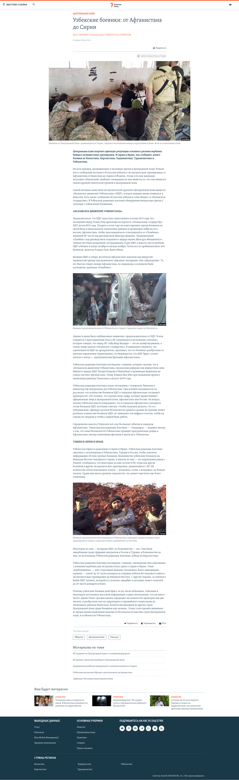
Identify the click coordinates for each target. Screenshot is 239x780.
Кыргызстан (40, 769)
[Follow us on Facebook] (135, 728)
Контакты (39, 732)
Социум (81, 743)
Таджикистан (84, 764)
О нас (37, 727)
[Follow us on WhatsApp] (148, 728)
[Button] (159, 48)
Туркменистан (85, 769)
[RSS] (161, 728)
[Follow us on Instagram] (128, 728)
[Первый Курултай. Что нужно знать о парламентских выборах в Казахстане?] (101, 700)
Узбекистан (126, 764)
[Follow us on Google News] (155, 728)
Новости (81, 727)
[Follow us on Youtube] (122, 728)
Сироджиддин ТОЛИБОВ (101, 35)
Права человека (85, 748)
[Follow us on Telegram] (141, 728)
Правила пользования (45, 743)
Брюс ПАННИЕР (81, 35)
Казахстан (60, 697)
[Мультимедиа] (230, 5)
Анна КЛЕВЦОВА (123, 35)
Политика (118, 697)
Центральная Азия (84, 14)
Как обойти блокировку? (46, 738)
